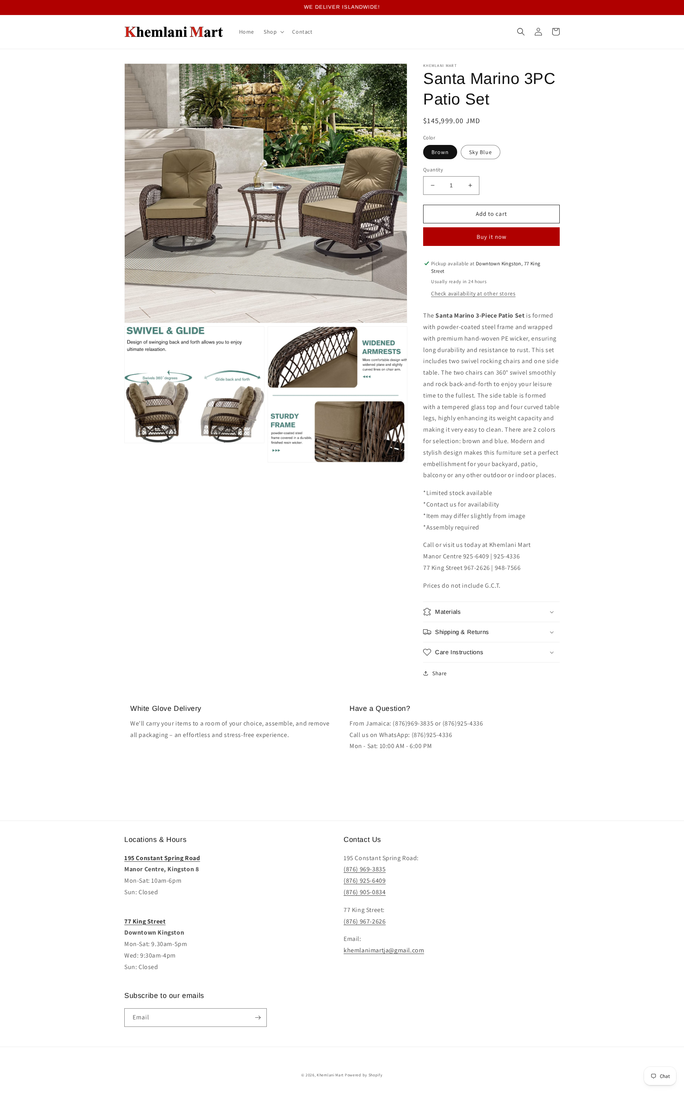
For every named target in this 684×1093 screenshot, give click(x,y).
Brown (440, 152)
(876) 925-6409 (365, 880)
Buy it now (492, 236)
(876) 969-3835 (365, 869)
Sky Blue (480, 152)
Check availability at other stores (473, 293)
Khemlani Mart (330, 1075)
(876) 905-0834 (365, 892)
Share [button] (439, 673)
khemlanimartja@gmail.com (384, 950)
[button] (273, 31)
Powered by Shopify (364, 1075)
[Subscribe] (257, 1017)
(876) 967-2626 (365, 921)
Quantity (433, 169)
